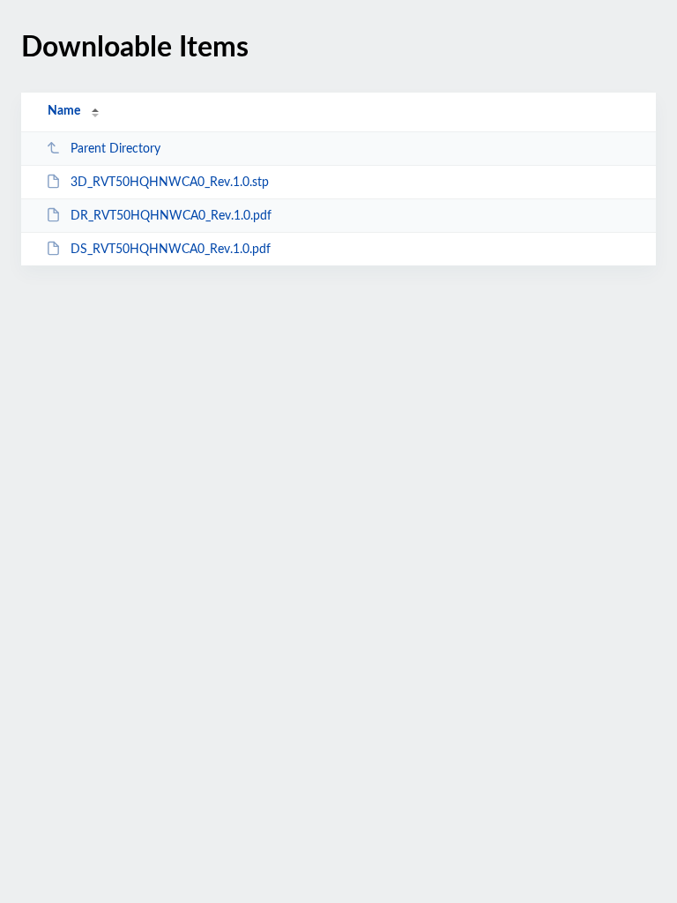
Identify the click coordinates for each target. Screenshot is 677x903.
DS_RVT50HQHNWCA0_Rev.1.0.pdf (171, 249)
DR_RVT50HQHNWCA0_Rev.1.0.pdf (171, 216)
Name (64, 111)
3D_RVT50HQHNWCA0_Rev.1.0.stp (170, 182)
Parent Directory (115, 149)
